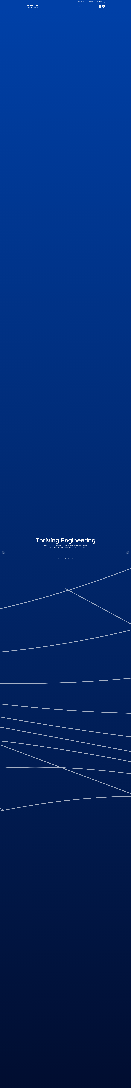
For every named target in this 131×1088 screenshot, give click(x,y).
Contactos (91, 1)
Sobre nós (56, 6)
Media (86, 6)
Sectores (71, 6)
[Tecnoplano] (32, 6)
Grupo (63, 6)
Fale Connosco (65, 558)
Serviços (79, 6)
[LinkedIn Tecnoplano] (103, 6)
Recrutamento (82, 1)
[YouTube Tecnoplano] (100, 6)
